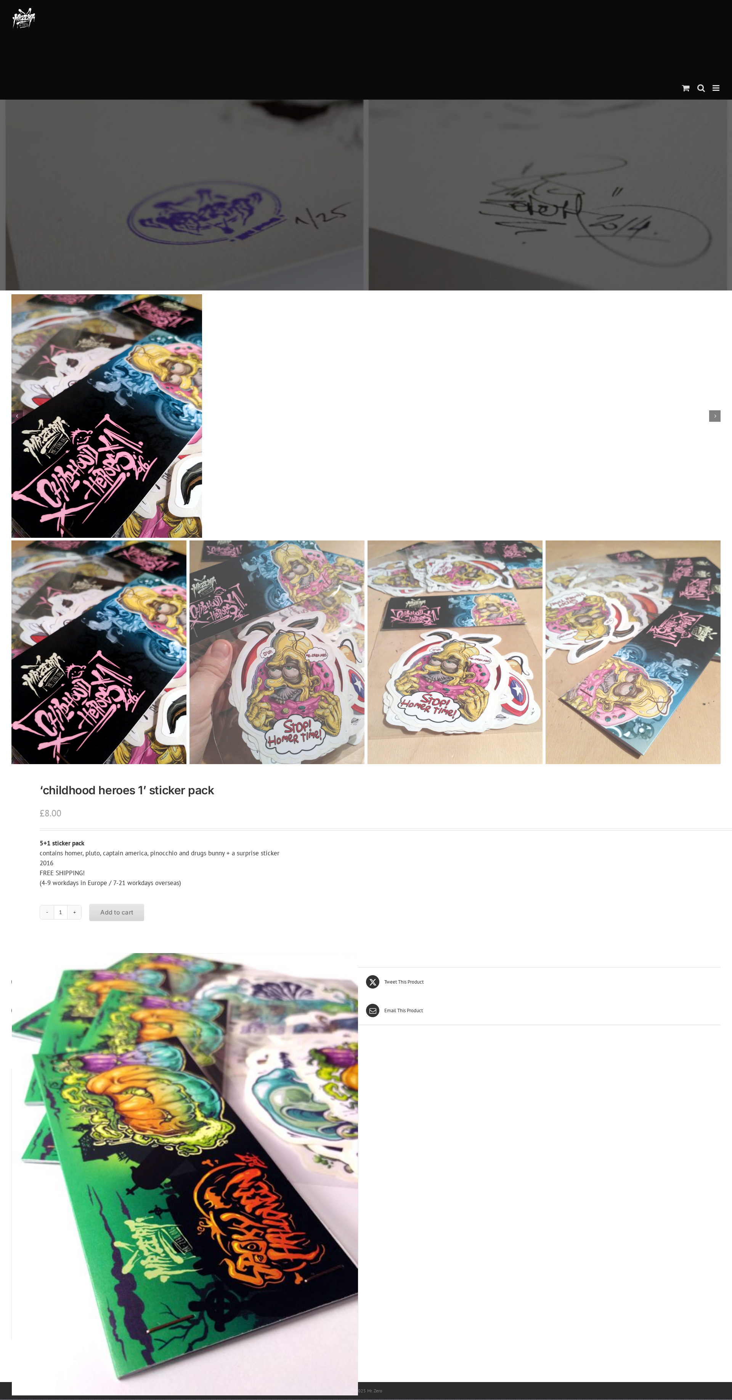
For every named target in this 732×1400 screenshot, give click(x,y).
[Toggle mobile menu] (717, 88)
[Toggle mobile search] (701, 88)
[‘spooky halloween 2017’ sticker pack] (185, 1174)
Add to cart (116, 912)
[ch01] (366, 416)
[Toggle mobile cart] (686, 88)
